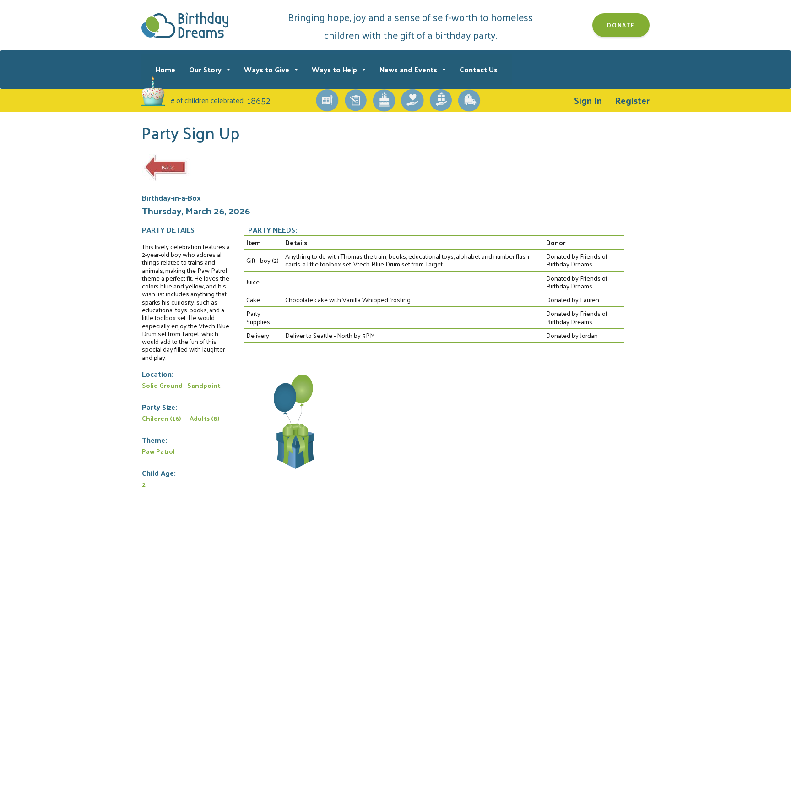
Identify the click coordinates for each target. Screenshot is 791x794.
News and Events (409, 69)
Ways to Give (267, 69)
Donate (621, 25)
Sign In (588, 100)
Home (165, 69)
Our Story (206, 69)
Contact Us (479, 69)
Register (632, 100)
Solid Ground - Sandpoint (181, 385)
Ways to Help (335, 69)
